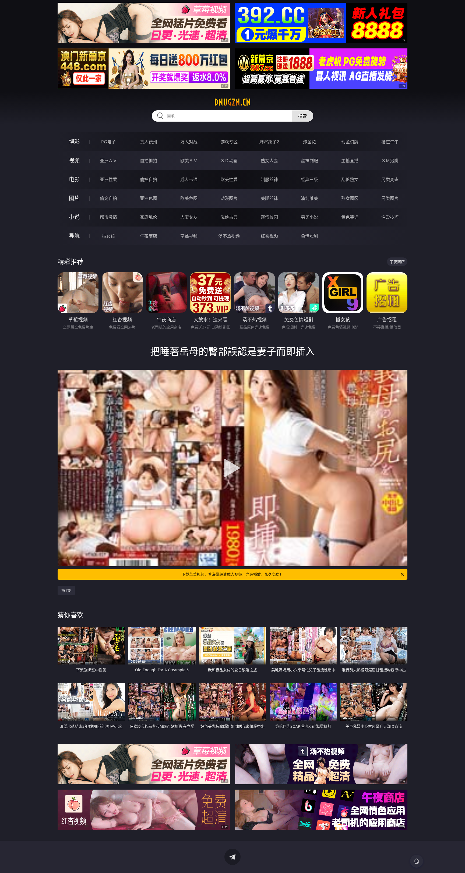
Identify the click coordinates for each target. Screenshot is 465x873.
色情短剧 (309, 236)
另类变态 (390, 179)
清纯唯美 (309, 198)
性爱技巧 (390, 217)
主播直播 (349, 161)
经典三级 (309, 179)
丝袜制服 (309, 161)
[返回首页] (416, 861)
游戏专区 (229, 142)
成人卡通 (189, 179)
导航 (74, 235)
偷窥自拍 (108, 198)
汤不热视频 (229, 236)
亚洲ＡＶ (108, 161)
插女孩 (108, 236)
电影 (74, 179)
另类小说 (309, 217)
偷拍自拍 (148, 179)
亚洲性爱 (108, 179)
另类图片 (390, 198)
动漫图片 (229, 198)
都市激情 (108, 217)
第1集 (66, 590)
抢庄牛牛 (390, 142)
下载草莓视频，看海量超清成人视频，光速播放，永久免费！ (232, 574)
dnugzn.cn (232, 102)
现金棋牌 (349, 142)
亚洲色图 (148, 198)
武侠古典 (229, 217)
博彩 (74, 141)
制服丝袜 (269, 179)
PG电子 (108, 142)
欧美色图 (189, 198)
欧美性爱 (229, 179)
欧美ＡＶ (189, 161)
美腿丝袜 (269, 198)
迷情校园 (269, 217)
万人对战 (189, 142)
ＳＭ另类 (390, 161)
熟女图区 (349, 198)
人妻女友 (189, 217)
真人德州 (148, 142)
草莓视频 (189, 236)
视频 (74, 160)
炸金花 (309, 142)
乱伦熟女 (349, 179)
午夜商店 (148, 236)
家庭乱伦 (148, 217)
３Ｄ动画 (229, 161)
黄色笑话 (349, 217)
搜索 (302, 116)
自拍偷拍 (148, 161)
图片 (74, 198)
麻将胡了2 (269, 142)
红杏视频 (269, 236)
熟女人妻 (269, 161)
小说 (74, 217)
